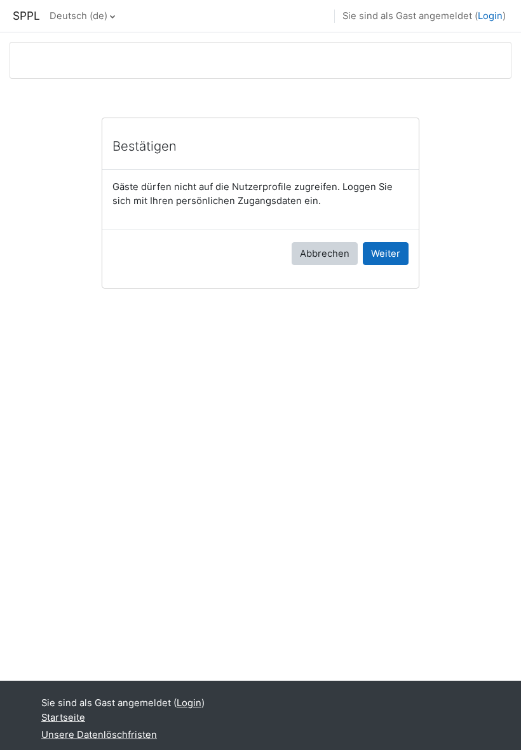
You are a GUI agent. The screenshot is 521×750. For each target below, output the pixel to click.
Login (490, 16)
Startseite (63, 717)
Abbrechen (324, 253)
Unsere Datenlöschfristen (99, 734)
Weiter (385, 253)
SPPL (26, 15)
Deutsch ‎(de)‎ (78, 16)
